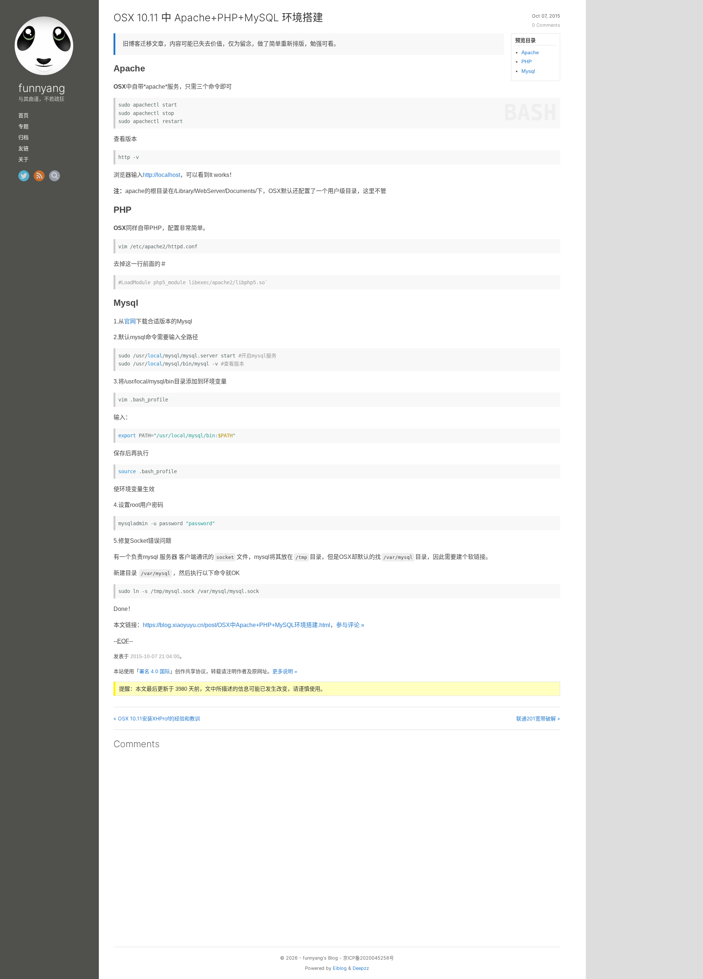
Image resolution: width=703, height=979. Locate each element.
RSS (39, 175)
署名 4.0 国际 (154, 671)
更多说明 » (284, 671)
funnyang (41, 87)
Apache (530, 52)
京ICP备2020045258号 (368, 958)
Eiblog (340, 968)
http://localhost (161, 175)
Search (54, 175)
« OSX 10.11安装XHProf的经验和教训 (157, 718)
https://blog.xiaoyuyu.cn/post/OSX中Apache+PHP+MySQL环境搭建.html (236, 625)
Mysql (528, 71)
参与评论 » (350, 625)
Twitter (23, 175)
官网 (130, 321)
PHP (526, 61)
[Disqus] (337, 845)
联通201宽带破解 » (538, 718)
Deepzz (361, 968)
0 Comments (546, 25)
